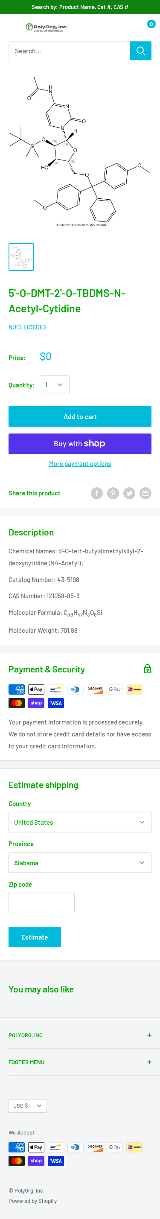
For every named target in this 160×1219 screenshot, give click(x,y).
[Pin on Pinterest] (113, 492)
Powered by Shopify (33, 1200)
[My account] (127, 27)
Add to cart (80, 416)
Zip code (20, 884)
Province (21, 843)
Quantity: (22, 385)
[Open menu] (13, 28)
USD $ (20, 1105)
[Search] (140, 50)
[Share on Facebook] (97, 492)
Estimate (34, 937)
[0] (144, 28)
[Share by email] (145, 492)
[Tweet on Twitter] (129, 492)
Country (20, 803)
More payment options (80, 463)
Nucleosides (28, 327)
